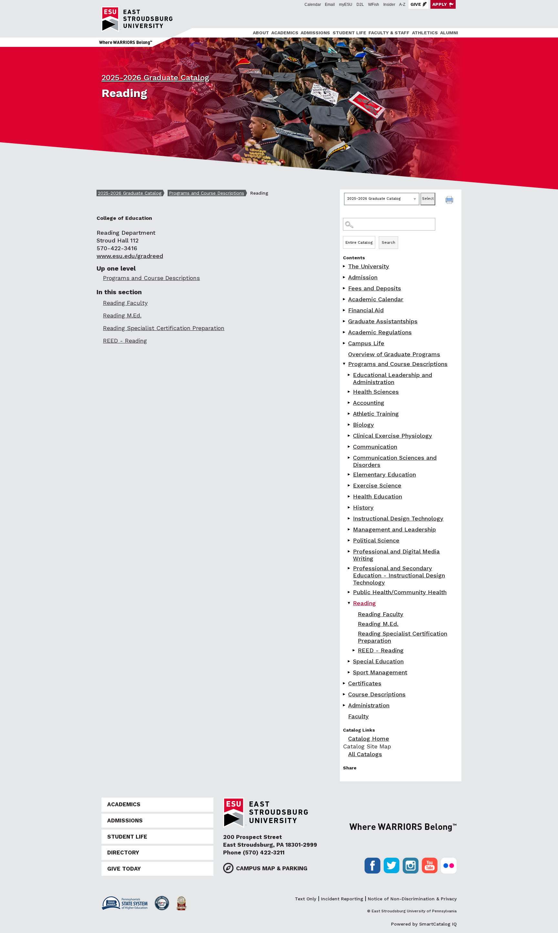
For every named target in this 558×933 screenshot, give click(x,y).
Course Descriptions (377, 694)
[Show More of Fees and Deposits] (344, 288)
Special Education (378, 661)
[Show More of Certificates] (344, 683)
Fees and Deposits (374, 288)
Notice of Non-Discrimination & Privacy (412, 898)
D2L (360, 4)
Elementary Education (384, 474)
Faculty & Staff (388, 32)
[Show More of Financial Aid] (344, 310)
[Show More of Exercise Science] (349, 485)
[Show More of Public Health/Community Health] (349, 592)
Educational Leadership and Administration (392, 378)
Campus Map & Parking (271, 868)
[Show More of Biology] (349, 424)
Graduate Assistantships (383, 321)
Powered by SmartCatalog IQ (424, 924)
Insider (389, 4)
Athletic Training (376, 413)
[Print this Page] (450, 201)
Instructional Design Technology (398, 518)
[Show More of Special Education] (349, 661)
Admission (362, 277)
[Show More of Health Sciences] (349, 391)
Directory (123, 852)
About (261, 32)
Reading (364, 603)
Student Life (349, 32)
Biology (363, 424)
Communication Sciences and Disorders (395, 461)
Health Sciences (376, 391)
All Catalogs (365, 754)
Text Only (305, 898)
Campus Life (366, 343)
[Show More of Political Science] (349, 540)
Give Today (124, 868)
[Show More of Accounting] (349, 402)
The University (368, 266)
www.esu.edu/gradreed (130, 255)
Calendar (313, 4)
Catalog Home (368, 738)
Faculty (358, 716)
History (363, 507)
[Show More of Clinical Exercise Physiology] (349, 435)
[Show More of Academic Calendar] (344, 299)
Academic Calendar (375, 299)
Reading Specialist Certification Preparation (402, 637)
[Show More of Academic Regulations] (344, 332)
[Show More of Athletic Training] (349, 413)
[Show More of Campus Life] (344, 343)
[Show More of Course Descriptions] (344, 694)
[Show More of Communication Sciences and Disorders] (349, 457)
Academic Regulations (380, 332)
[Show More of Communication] (349, 446)
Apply (439, 4)
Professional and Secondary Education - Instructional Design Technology (399, 575)
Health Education (377, 496)
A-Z (402, 4)
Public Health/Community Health (400, 592)
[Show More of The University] (344, 266)
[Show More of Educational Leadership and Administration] (349, 375)
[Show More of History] (349, 507)
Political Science (376, 540)
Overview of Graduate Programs (394, 354)
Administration (368, 705)
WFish (373, 4)
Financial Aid (366, 310)
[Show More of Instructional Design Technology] (349, 518)
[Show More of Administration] (344, 705)
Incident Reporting (342, 898)
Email (330, 4)
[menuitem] (260, 33)
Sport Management (380, 672)
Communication (375, 446)
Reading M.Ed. (378, 623)
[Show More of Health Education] (349, 496)
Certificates (364, 683)
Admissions (315, 32)
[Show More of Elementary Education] (349, 474)
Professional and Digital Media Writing (396, 555)
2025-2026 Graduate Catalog (155, 77)
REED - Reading (381, 650)
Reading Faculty (380, 614)
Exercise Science (377, 485)
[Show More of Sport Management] (349, 672)
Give (415, 4)
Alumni (449, 32)
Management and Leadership (394, 529)
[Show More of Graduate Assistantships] (344, 321)
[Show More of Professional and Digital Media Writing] (349, 551)
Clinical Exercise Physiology (392, 435)
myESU (345, 4)
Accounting (368, 402)
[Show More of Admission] (344, 277)
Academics (284, 32)
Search (388, 242)
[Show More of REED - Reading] (354, 650)
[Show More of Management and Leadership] (349, 529)
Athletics (425, 32)
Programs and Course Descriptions (206, 193)
